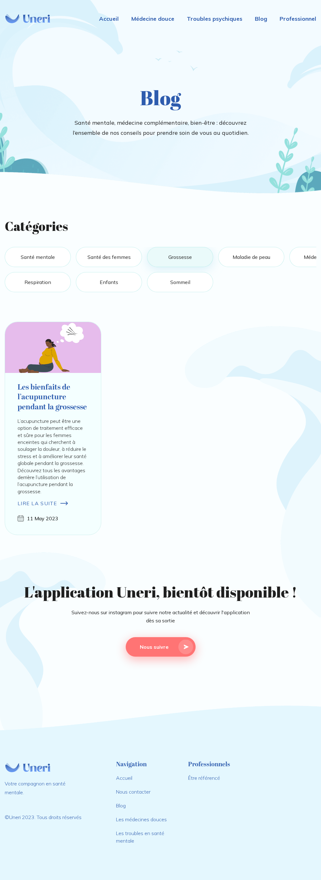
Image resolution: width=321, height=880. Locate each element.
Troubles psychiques (214, 18)
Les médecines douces (141, 819)
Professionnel (298, 18)
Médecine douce (152, 18)
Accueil (109, 18)
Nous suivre (154, 647)
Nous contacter (133, 792)
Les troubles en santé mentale (140, 837)
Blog (261, 18)
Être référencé (204, 778)
